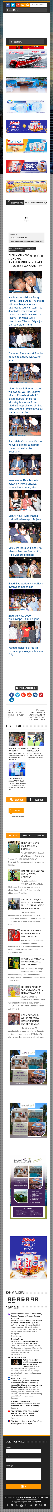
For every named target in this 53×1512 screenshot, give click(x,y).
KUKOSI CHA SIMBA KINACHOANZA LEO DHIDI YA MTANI (31, 933)
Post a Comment (18, 817)
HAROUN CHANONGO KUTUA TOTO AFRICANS (32, 873)
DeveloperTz (35, 1502)
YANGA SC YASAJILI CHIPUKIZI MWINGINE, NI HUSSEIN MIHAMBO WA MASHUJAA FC (32, 904)
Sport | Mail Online (18, 1379)
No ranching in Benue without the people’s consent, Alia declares (24, 1342)
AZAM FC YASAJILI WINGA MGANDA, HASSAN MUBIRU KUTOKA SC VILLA (30, 1019)
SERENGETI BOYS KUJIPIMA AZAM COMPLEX (30, 845)
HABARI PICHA (30, 248)
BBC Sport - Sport (18, 1358)
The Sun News (17, 1339)
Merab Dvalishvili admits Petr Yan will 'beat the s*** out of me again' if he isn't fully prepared (26, 1323)
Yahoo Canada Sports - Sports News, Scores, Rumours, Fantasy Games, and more (26, 1316)
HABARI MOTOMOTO (16, 248)
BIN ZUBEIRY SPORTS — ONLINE (25, 1411)
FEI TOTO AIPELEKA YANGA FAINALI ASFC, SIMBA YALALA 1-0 (32, 989)
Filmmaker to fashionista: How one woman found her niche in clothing (25, 1405)
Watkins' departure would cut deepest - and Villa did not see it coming (32, 1363)
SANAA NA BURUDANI (19, 238)
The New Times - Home (20, 1401)
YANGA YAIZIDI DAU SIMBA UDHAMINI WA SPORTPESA (23, 1414)
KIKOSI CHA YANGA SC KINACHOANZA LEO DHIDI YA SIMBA (32, 961)
